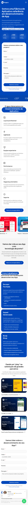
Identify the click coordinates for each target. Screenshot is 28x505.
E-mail (6, 62)
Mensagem (7, 73)
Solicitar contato (14, 84)
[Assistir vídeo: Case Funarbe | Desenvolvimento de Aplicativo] (14, 423)
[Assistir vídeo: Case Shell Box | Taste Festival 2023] (14, 385)
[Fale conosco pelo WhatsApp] (24, 501)
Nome (6, 51)
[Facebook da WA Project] (2, 495)
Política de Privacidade (14, 89)
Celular (6, 56)
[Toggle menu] (26, 2)
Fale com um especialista (13, 210)
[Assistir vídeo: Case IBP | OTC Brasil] (14, 404)
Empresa (6, 67)
